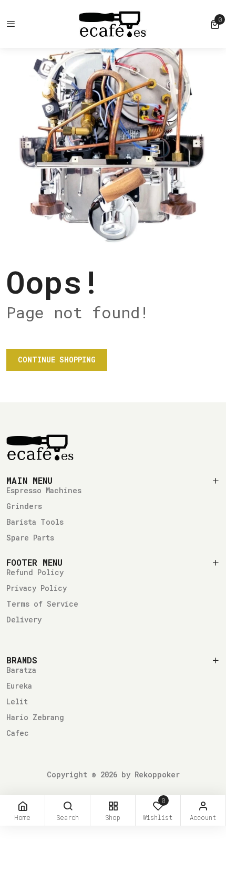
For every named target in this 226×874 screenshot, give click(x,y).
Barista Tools (35, 522)
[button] (215, 24)
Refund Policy (35, 572)
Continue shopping (57, 360)
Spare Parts (30, 538)
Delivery (24, 620)
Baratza (21, 670)
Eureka (19, 686)
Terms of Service (42, 604)
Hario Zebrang (35, 717)
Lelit (17, 701)
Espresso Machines (43, 490)
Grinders (24, 506)
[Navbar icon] (11, 24)
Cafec (17, 733)
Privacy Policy (36, 588)
